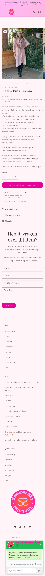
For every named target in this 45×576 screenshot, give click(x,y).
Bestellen (9, 395)
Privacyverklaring (12, 416)
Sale (6, 368)
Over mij (8, 357)
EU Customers (11, 427)
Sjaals (7, 336)
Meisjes (8, 352)
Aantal (4, 172)
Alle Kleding (10, 331)
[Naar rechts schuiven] (27, 83)
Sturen (9, 305)
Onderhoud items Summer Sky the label (22, 382)
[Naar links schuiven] (17, 83)
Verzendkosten (23, 99)
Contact (8, 421)
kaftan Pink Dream (24, 162)
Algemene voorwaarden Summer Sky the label (21, 388)
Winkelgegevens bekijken (15, 201)
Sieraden (8, 342)
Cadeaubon (10, 362)
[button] (4, 12)
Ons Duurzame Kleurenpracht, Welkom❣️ (18, 433)
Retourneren (10, 406)
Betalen (8, 401)
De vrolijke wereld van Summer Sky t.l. (21, 440)
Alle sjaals (9, 465)
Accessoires (10, 347)
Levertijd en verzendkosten (16, 411)
